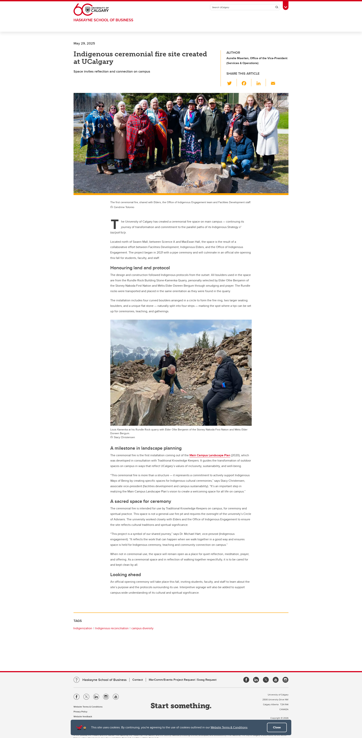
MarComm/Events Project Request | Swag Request (182, 680)
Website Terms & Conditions (229, 727)
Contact (137, 680)
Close (277, 727)
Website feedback (83, 716)
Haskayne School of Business (103, 20)
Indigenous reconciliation (112, 628)
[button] (231, 82)
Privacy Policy (80, 711)
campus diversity (142, 628)
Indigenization (82, 628)
